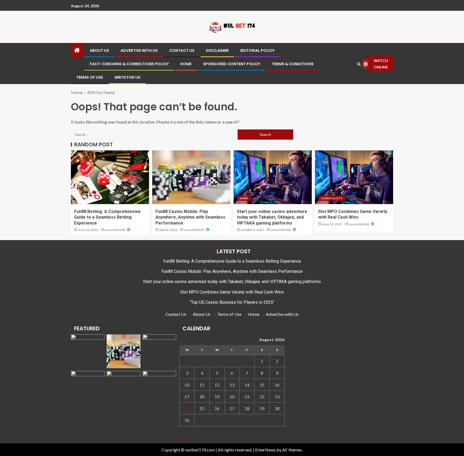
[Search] (359, 64)
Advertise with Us (139, 50)
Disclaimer (217, 50)
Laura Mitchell (114, 230)
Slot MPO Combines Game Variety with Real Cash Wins (232, 292)
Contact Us (181, 50)
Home (185, 64)
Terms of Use (89, 77)
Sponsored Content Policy (231, 64)
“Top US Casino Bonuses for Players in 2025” (232, 302)
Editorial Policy (257, 50)
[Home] (77, 50)
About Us (99, 50)
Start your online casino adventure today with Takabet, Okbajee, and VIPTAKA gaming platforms (272, 217)
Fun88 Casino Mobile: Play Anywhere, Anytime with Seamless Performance (190, 217)
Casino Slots (331, 198)
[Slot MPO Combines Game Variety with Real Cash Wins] (354, 177)
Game (244, 198)
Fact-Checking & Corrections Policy (129, 64)
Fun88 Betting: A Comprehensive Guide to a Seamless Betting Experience (107, 217)
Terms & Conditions (293, 64)
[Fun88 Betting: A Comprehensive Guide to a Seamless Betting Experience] (110, 177)
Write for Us (127, 77)
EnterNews (265, 449)
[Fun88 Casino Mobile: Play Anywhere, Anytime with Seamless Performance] (191, 177)
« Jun (183, 436)
